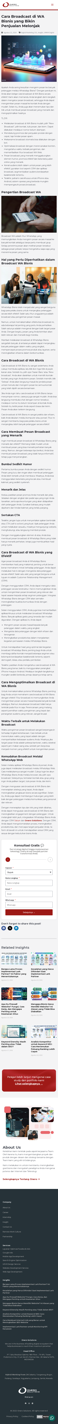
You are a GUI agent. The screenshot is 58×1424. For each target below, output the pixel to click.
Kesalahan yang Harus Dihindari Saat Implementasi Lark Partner (42, 973)
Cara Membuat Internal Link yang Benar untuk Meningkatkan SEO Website (24, 1321)
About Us (6, 1208)
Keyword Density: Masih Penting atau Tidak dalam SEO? (13, 1044)
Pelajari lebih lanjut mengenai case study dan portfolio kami (29, 1080)
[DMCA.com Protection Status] (45, 1416)
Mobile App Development (13, 1256)
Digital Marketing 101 (29, 32)
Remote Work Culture (12, 1232)
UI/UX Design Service (12, 1264)
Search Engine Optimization (15, 1260)
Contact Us (7, 1227)
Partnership (7, 1237)
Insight (40, 32)
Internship (7, 1217)
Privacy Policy (12, 1416)
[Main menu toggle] (52, 5)
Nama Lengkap (11, 878)
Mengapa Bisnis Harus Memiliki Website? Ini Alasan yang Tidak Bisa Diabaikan (43, 1008)
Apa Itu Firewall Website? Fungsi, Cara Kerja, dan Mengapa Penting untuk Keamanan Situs (12, 1009)
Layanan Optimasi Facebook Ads (16, 1249)
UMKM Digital (49, 32)
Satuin (17, 820)
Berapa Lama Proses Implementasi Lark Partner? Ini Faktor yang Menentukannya (13, 973)
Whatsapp (9, 900)
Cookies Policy (28, 1416)
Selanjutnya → (29, 912)
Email (8, 889)
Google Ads (8, 1253)
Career (5, 1212)
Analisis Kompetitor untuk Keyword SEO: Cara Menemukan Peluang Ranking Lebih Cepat (43, 1047)
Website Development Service (15, 1268)
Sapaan (8, 868)
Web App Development (12, 1272)
